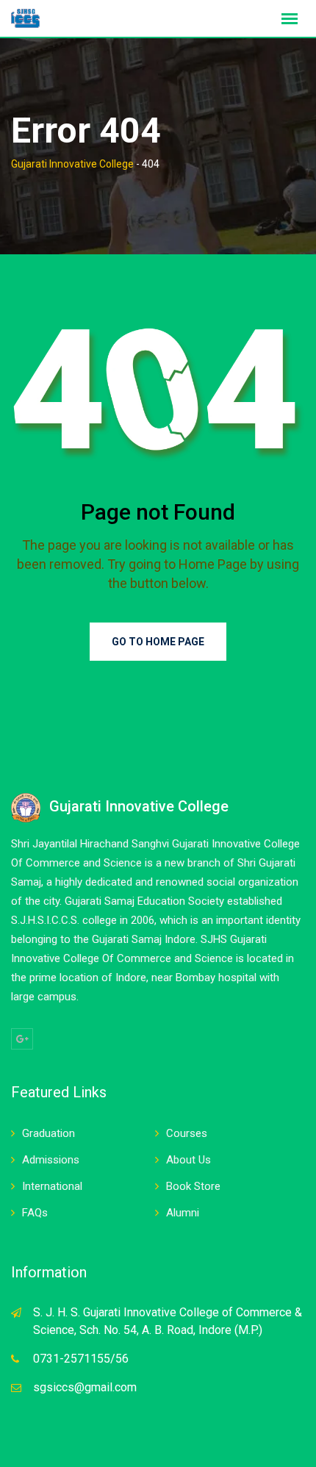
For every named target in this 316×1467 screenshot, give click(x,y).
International (52, 1186)
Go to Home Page (158, 642)
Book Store (193, 1186)
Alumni (182, 1212)
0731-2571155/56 (81, 1359)
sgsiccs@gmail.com (85, 1387)
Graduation (48, 1133)
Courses (186, 1133)
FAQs (35, 1212)
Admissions (50, 1159)
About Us (188, 1159)
